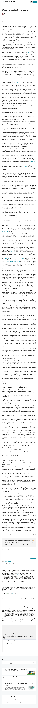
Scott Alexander (13, 697)
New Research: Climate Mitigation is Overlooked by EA (15, 669)
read (28, 52)
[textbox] (19, 554)
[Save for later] (31, 18)
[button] (3, 563)
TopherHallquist (7, 13)
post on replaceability (17, 574)
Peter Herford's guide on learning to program (23, 262)
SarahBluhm (9, 697)
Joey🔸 (33, 540)
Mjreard (6, 697)
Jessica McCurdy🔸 (8, 703)
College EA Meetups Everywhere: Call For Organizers (15, 696)
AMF (18, 82)
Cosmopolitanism (8, 662)
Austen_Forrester (7, 585)
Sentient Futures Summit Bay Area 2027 (12, 699)
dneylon (5, 593)
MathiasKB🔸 (7, 677)
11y (6, 563)
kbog (33, 542)
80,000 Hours (24, 166)
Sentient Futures (7, 700)
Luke (3, 233)
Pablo (5, 563)
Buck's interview (21, 258)
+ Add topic (14, 21)
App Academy (13, 251)
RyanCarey (7, 640)
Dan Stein (6, 670)
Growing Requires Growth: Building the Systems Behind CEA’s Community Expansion (21, 702)
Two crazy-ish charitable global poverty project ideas (15, 676)
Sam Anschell (32, 544)
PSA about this (5, 231)
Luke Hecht (6, 685)
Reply (3, 590)
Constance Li (14, 700)
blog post (7, 258)
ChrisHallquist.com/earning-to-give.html (12, 261)
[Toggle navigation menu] (2, 2)
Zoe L (11, 700)
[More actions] (35, 18)
